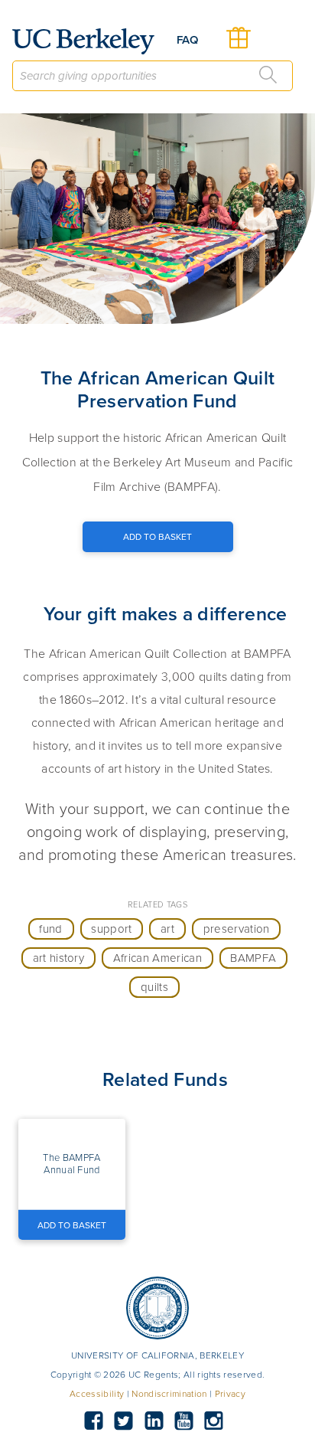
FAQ (187, 40)
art (167, 929)
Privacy (230, 1393)
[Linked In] (154, 1421)
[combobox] (152, 75)
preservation (236, 929)
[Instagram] (214, 1421)
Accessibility (97, 1393)
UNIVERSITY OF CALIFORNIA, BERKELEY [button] (157, 1355)
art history (59, 958)
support (111, 929)
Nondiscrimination (169, 1393)
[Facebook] (93, 1421)
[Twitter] (124, 1421)
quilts (154, 987)
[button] (71, 1164)
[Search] (268, 75)
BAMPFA (253, 958)
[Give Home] (89, 41)
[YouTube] (183, 1421)
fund (50, 929)
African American (157, 958)
